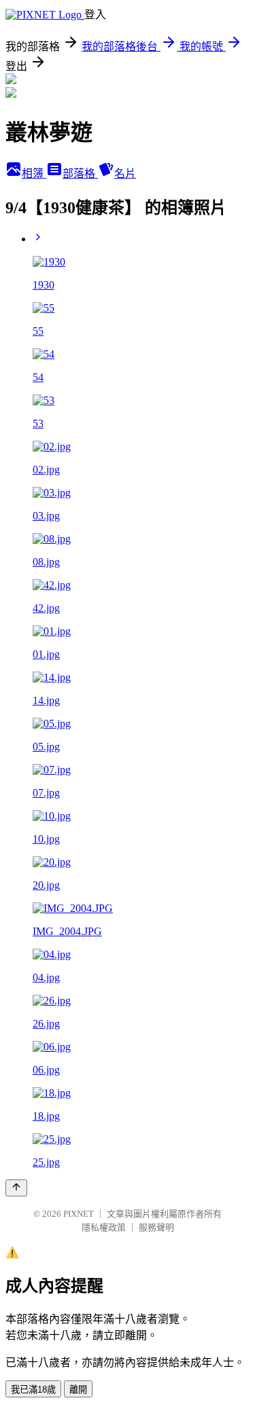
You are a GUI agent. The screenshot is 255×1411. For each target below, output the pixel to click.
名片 (125, 173)
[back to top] (16, 1187)
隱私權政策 (104, 1227)
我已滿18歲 (33, 1390)
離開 (78, 1390)
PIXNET (78, 1214)
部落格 (80, 173)
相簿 (34, 173)
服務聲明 (156, 1227)
